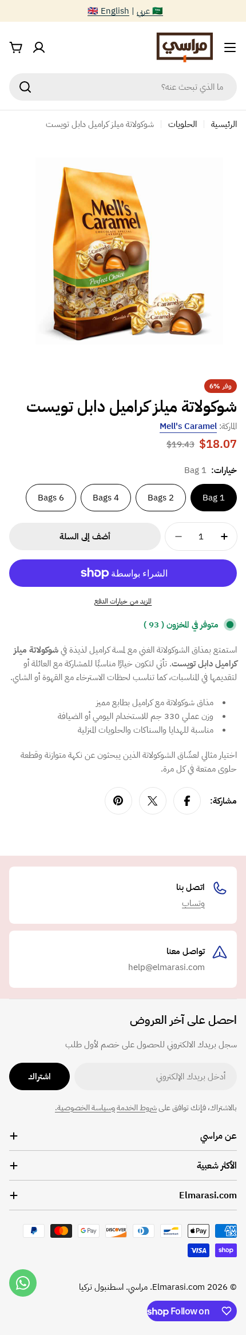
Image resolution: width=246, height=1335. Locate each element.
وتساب (193, 903)
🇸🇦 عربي (150, 11)
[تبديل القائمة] (230, 47)
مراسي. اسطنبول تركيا (113, 1287)
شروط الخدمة (137, 1108)
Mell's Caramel (188, 426)
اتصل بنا (190, 887)
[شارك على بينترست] (118, 800)
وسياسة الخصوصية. (85, 1108)
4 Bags (106, 497)
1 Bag (214, 497)
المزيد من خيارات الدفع (123, 601)
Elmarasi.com (178, 1287)
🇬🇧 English (108, 11)
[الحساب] (39, 47)
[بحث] (25, 87)
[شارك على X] (152, 800)
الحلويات (182, 124)
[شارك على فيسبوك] (187, 800)
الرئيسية (224, 124)
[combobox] (123, 87)
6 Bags (51, 497)
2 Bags (161, 497)
